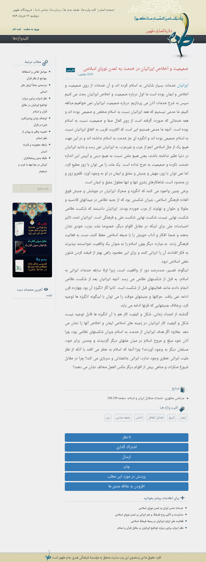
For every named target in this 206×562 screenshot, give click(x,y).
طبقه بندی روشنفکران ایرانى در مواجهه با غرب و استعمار (32, 165)
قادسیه (73, 200)
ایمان (183, 417)
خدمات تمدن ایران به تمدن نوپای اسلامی (160, 508)
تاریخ (172, 417)
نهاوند (157, 208)
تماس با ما (41, 10)
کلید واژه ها (89, 10)
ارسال (126, 457)
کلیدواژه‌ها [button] (21, 38)
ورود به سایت (31, 28)
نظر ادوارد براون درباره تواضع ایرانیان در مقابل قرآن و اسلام (150, 528)
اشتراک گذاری (126, 447)
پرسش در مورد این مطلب (126, 476)
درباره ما (55, 10)
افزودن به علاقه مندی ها (126, 486)
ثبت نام (17, 28)
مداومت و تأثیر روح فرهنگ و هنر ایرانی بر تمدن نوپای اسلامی (149, 514)
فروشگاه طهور (22, 10)
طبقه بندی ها (72, 10)
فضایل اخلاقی (155, 417)
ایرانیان (182, 85)
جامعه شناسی (123, 417)
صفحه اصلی (106, 10)
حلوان (171, 208)
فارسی (70, 69)
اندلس (139, 417)
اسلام (133, 85)
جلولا (184, 208)
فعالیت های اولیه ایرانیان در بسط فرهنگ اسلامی (157, 521)
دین (108, 417)
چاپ (126, 466)
